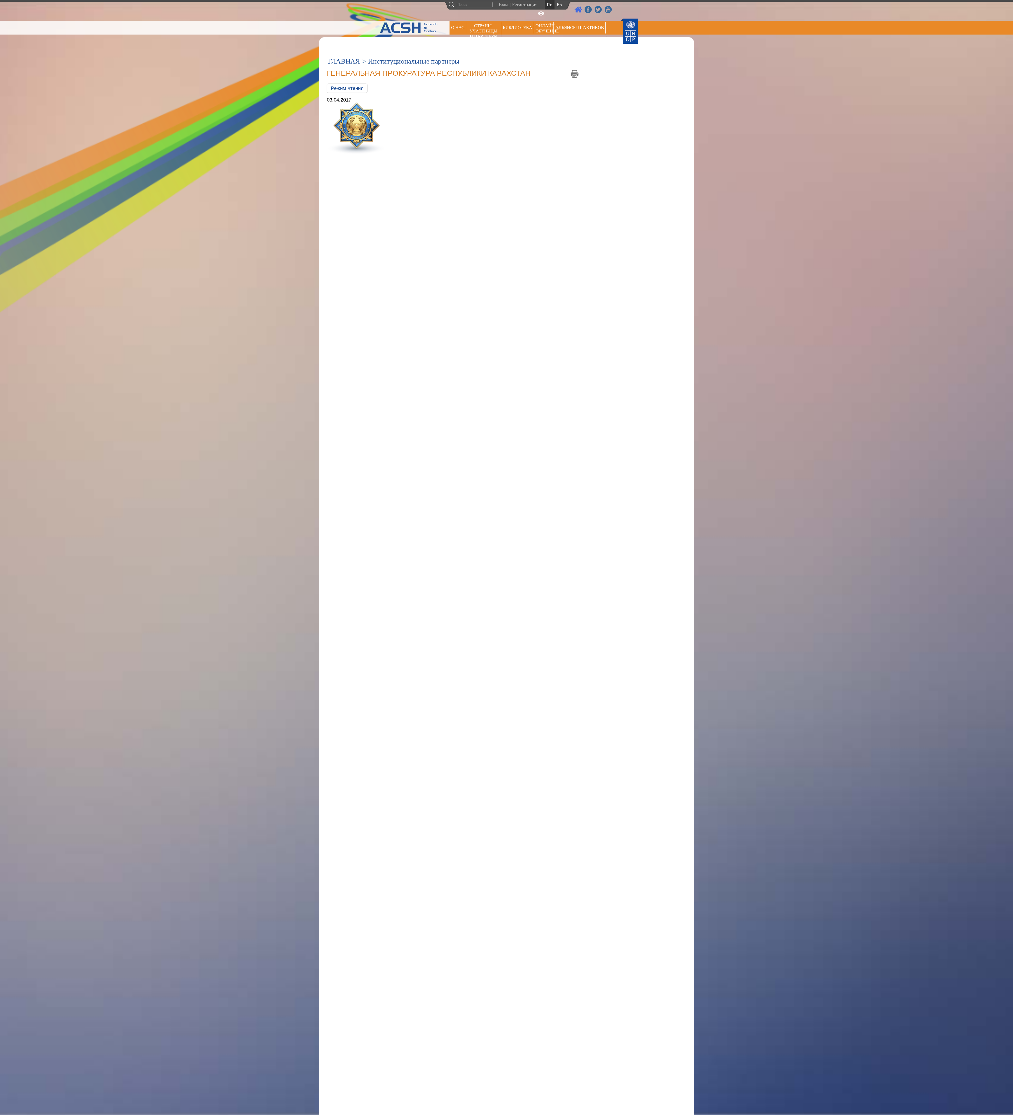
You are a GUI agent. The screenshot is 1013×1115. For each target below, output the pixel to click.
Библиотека (517, 27)
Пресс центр (569, 41)
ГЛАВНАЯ (344, 61)
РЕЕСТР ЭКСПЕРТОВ (597, 42)
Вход (503, 4)
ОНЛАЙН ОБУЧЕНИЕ (545, 28)
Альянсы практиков (579, 27)
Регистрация (524, 4)
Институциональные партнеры (414, 61)
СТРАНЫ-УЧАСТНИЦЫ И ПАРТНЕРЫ (484, 31)
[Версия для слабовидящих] (541, 13)
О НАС (457, 27)
